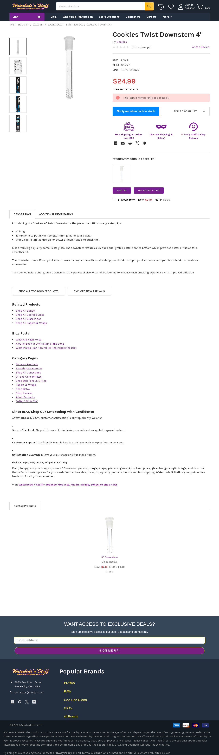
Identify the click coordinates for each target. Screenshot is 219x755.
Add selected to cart (149, 190)
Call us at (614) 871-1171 (29, 692)
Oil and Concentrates (29, 376)
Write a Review (201, 47)
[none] (69, 67)
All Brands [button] (71, 716)
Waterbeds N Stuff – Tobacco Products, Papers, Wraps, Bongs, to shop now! (68, 484)
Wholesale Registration (78, 16)
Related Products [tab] (25, 506)
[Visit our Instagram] (34, 702)
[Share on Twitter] (137, 143)
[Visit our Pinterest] (20, 702)
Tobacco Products (27, 364)
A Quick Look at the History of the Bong (40, 343)
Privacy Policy (63, 752)
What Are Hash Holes (28, 339)
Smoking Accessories (29, 368)
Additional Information (56, 214)
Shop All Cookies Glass (30, 314)
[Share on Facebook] (116, 143)
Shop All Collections (28, 372)
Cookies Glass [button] (75, 700)
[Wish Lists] (172, 7)
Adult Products (25, 397)
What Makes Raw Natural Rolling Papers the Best (46, 347)
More (166, 16)
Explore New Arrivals (89, 291)
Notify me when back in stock (136, 111)
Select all (122, 190)
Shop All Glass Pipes (28, 318)
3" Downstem (109, 557)
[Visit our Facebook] (12, 702)
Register (190, 7)
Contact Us (133, 16)
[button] (185, 111)
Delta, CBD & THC (27, 401)
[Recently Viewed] (162, 7)
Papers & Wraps (26, 384)
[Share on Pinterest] (144, 143)
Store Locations (109, 16)
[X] (27, 702)
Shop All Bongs (25, 310)
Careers (151, 16)
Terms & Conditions (95, 752)
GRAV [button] (68, 708)
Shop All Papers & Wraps (31, 323)
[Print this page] (130, 143)
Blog (53, 16)
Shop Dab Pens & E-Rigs (31, 380)
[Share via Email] (123, 143)
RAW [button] (67, 691)
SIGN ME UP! (109, 650)
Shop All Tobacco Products (38, 291)
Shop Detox (23, 389)
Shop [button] (15, 16)
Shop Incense (24, 393)
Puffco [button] (69, 683)
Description (22, 214)
